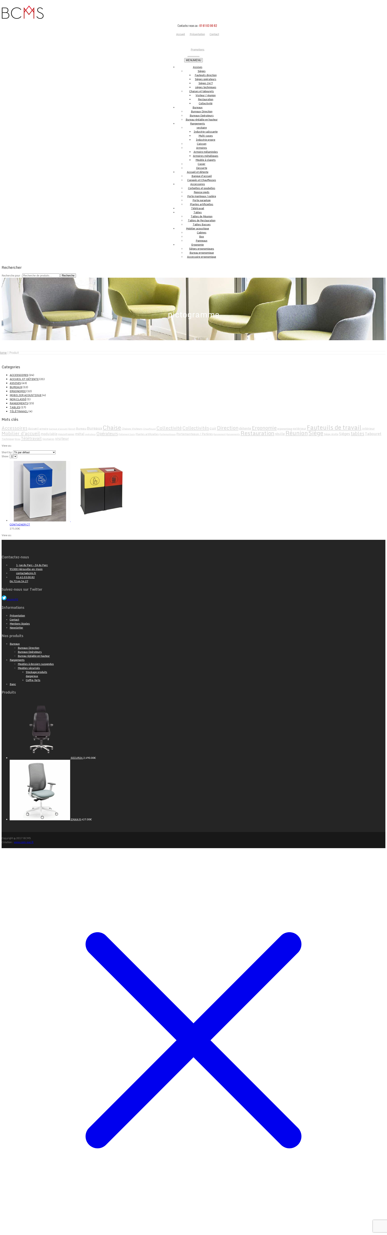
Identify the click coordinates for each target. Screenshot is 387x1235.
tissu (17, 439)
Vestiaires (48, 439)
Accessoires (197, 184)
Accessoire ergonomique (201, 256)
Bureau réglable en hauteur (202, 119)
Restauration (205, 99)
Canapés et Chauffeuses (201, 180)
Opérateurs (107, 433)
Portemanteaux (167, 434)
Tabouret (373, 433)
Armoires (201, 147)
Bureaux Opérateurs (202, 115)
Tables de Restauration (201, 220)
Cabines (201, 232)
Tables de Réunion (201, 216)
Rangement (219, 434)
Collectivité (205, 103)
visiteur (62, 438)
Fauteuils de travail (334, 427)
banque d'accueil (58, 429)
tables (357, 433)
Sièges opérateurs (205, 79)
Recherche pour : (12, 275)
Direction (227, 428)
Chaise (112, 427)
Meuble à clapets (206, 160)
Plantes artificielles (201, 204)
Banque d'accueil (201, 176)
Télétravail (197, 208)
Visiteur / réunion (206, 95)
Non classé (18, 399)
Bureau (81, 428)
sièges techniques (205, 87)
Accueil (33, 428)
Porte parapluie (201, 200)
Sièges (202, 71)
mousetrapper (66, 434)
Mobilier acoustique (197, 228)
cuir (213, 428)
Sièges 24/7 (206, 83)
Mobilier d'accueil (21, 433)
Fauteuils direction (206, 75)
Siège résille (331, 434)
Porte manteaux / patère (201, 196)
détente (245, 428)
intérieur (368, 428)
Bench (71, 429)
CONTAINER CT (20, 524)
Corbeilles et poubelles (201, 188)
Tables (198, 212)
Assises (197, 67)
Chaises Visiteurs (132, 428)
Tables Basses (202, 224)
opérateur (90, 434)
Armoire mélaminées (206, 152)
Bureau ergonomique (201, 252)
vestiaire (202, 127)
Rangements (197, 123)
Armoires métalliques (205, 156)
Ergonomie (197, 244)
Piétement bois (127, 434)
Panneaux (201, 240)
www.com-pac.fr (24, 842)
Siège (315, 432)
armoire (43, 428)
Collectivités (195, 427)
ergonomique (284, 428)
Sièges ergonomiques (201, 248)
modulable (49, 433)
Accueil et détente (197, 172)
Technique (8, 439)
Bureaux (197, 107)
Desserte (201, 168)
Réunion (296, 432)
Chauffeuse (149, 429)
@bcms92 (12, 599)
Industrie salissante (206, 131)
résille (280, 433)
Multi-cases (206, 135)
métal (79, 433)
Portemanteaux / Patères (194, 433)
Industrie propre (205, 139)
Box (201, 236)
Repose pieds (201, 192)
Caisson (201, 143)
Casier (201, 164)
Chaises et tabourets (201, 91)
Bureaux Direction (201, 111)
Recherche (68, 275)
